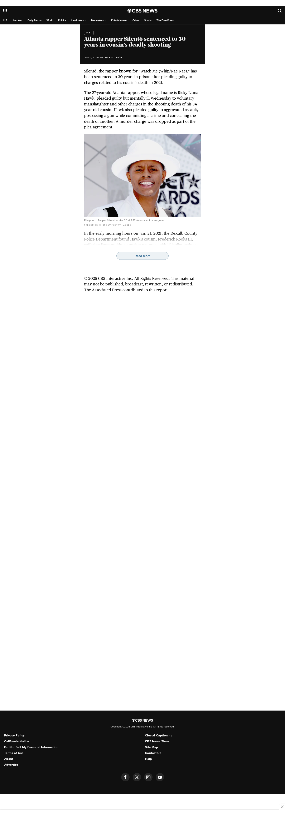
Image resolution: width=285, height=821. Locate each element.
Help (148, 759)
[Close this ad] (282, 807)
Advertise (11, 765)
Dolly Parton (35, 20)
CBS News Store (157, 741)
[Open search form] (279, 11)
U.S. (5, 20)
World (50, 20)
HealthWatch (78, 20)
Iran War (18, 20)
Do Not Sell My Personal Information (31, 747)
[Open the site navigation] (49, 10)
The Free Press (165, 20)
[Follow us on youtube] (160, 777)
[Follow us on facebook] (125, 777)
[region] (142, 816)
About (8, 759)
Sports (147, 20)
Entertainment (119, 20)
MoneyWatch (98, 20)
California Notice (16, 741)
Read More (142, 256)
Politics (62, 20)
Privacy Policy (14, 735)
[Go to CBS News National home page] (142, 11)
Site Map (151, 747)
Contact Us (153, 753)
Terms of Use (14, 753)
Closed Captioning (159, 735)
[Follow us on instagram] (148, 777)
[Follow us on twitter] (137, 777)
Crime (135, 20)
